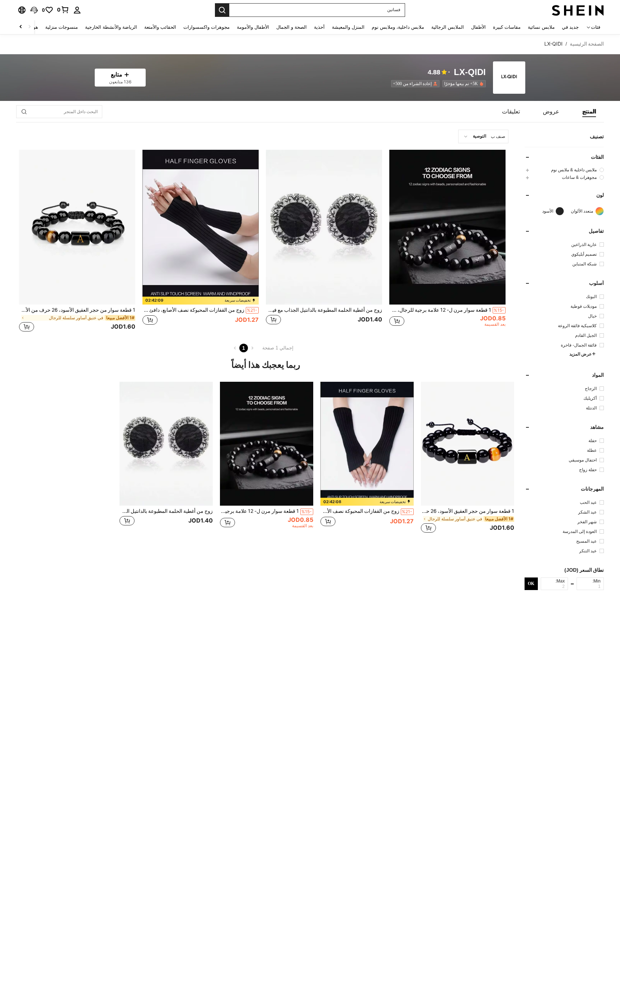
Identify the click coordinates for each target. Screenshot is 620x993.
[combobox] (483, 136)
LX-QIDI (470, 72)
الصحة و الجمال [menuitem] (291, 27)
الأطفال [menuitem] (478, 27)
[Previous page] (252, 348)
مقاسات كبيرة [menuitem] (507, 27)
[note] (200, 301)
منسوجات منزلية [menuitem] (61, 27)
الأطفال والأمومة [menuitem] (253, 27)
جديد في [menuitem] (570, 27)
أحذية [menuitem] (319, 27)
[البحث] (222, 10)
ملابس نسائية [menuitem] (541, 27)
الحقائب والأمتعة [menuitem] (160, 27)
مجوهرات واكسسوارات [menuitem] (206, 27)
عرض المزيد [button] (580, 354)
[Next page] (235, 348)
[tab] (589, 111)
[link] (63, 9)
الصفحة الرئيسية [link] (587, 44)
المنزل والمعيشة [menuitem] (348, 27)
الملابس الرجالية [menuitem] (447, 27)
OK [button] (531, 583)
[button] (34, 10)
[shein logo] (578, 10)
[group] (564, 169)
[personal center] (77, 10)
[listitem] (463, 83)
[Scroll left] (29, 27)
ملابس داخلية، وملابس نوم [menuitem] (398, 27)
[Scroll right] (20, 27)
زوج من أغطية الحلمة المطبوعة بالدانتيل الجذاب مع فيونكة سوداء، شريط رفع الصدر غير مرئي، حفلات (324, 310)
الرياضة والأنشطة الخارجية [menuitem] (111, 27)
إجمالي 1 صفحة (277, 348)
